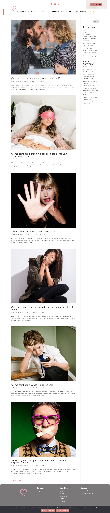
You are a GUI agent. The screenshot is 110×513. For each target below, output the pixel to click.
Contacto (84, 11)
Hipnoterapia (57, 11)
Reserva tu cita (97, 4)
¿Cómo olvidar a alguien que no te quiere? (33, 231)
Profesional (43, 11)
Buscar (96, 21)
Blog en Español (39, 81)
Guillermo (86, 74)
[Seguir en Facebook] (51, 4)
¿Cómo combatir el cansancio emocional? (32, 384)
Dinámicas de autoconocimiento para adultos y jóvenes (90, 102)
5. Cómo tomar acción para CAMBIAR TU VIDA (91, 69)
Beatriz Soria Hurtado (19, 81)
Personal (31, 11)
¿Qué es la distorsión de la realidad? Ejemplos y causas (90, 92)
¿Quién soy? (20, 11)
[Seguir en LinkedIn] (58, 4)
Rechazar (51, 510)
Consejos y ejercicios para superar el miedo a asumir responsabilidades (38, 461)
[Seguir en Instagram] (55, 4)
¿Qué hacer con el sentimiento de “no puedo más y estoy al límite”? (42, 308)
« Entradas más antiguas (18, 481)
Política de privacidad (63, 510)
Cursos (68, 11)
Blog (76, 11)
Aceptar (44, 510)
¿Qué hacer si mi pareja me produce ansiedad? (35, 78)
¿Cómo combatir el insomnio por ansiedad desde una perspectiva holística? (39, 154)
